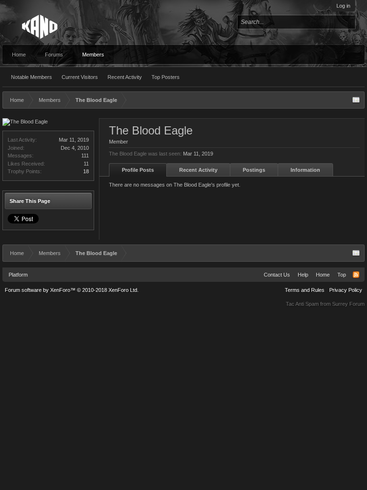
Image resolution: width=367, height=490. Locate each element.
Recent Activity (125, 77)
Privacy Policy (345, 290)
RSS (356, 274)
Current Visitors (80, 77)
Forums (54, 54)
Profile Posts (138, 170)
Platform (18, 275)
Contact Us (277, 275)
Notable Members (31, 77)
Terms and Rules (304, 290)
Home (19, 54)
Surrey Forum (348, 304)
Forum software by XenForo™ (72, 290)
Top (341, 275)
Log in (343, 6)
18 (86, 171)
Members (93, 54)
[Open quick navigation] (356, 100)
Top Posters (165, 77)
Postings (254, 170)
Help (303, 275)
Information (305, 170)
